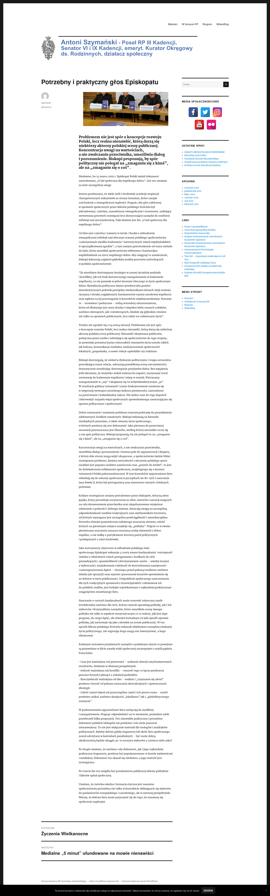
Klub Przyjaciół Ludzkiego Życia (200, 262)
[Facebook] (193, 112)
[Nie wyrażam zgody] (266, 890)
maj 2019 (188, 201)
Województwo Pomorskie (197, 233)
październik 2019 (192, 191)
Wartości (173, 24)
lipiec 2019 (189, 194)
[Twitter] (205, 112)
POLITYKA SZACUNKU (195, 155)
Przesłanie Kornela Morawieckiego (201, 158)
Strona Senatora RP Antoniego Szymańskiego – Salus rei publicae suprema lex (80, 881)
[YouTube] (199, 125)
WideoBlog (222, 24)
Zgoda (208, 890)
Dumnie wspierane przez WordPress (140, 881)
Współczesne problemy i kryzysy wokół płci (206, 162)
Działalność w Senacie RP (197, 301)
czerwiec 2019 (191, 197)
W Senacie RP (190, 24)
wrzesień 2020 (191, 187)
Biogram (207, 24)
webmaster (46, 102)
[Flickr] (211, 125)
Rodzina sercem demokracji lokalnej (202, 165)
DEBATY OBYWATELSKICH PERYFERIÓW (204, 152)
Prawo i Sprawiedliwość (196, 226)
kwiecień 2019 (191, 204)
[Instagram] (217, 112)
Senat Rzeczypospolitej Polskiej (199, 230)
